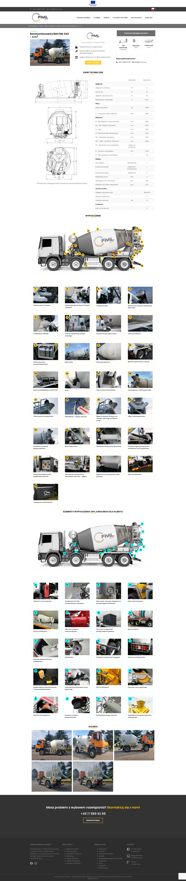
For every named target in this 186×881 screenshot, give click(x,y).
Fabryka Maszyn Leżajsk (40, 844)
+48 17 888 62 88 (38, 9)
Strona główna (83, 18)
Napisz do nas (93, 820)
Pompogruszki (71, 851)
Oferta (106, 18)
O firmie (97, 18)
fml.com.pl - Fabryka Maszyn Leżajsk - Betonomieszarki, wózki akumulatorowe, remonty (90, 877)
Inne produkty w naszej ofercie (93, 42)
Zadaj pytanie (93, 63)
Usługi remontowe (73, 861)
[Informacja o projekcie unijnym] (93, 3)
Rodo (101, 863)
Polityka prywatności (106, 854)
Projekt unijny (103, 868)
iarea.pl (96, 878)
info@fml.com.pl (56, 9)
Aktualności (136, 18)
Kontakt (149, 18)
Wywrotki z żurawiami (74, 854)
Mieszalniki (70, 856)
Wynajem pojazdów (74, 863)
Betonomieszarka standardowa (67, 26)
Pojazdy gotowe (120, 18)
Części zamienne (73, 858)
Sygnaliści (102, 866)
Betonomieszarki (50, 26)
